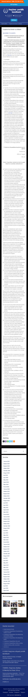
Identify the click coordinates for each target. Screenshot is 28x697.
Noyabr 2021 (7, 549)
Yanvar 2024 (7, 489)
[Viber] (6, 441)
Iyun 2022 (6, 532)
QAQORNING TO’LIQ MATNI (9, 33)
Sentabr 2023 (7, 498)
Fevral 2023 (6, 514)
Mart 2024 (6, 484)
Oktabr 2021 (6, 551)
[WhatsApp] (8, 441)
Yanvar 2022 (7, 544)
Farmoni (9, 55)
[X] (3, 441)
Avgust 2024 (7, 473)
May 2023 (6, 507)
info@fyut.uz (9, 16)
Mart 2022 (6, 539)
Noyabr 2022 (7, 521)
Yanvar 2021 (7, 572)
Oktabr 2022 (6, 523)
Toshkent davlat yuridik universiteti (12, 645)
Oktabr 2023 (6, 496)
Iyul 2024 (6, 475)
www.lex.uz (6, 646)
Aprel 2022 (6, 537)
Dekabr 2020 (7, 574)
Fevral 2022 (6, 542)
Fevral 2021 (6, 569)
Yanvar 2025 (7, 461)
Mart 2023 (6, 512)
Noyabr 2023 (7, 493)
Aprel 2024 (6, 482)
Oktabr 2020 (6, 579)
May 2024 (6, 479)
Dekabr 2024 (7, 463)
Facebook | (5, 692)
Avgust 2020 (7, 583)
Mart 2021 (6, 567)
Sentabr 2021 (7, 553)
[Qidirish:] (13, 451)
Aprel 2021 (6, 565)
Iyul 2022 (6, 530)
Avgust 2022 (7, 528)
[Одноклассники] (14, 441)
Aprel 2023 (6, 509)
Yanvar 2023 (7, 516)
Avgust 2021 (7, 556)
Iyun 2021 (6, 560)
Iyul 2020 (6, 586)
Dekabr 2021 (7, 546)
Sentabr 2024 (7, 470)
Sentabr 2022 (7, 526)
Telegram (23, 692)
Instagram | (17, 692)
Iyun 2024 (6, 477)
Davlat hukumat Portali (9, 629)
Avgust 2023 (7, 500)
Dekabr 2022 (7, 519)
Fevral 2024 (6, 486)
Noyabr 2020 (7, 576)
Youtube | (11, 692)
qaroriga (10, 112)
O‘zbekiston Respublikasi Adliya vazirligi (13, 643)
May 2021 (6, 562)
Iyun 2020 (6, 588)
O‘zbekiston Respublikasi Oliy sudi (12, 641)
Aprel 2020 (6, 590)
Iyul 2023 (6, 503)
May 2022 (6, 535)
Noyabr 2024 (7, 466)
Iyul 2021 (6, 558)
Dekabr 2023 (7, 491)
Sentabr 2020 (7, 581)
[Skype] (10, 441)
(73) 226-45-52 (9, 15)
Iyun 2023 (6, 505)
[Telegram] (12, 441)
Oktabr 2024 (6, 468)
